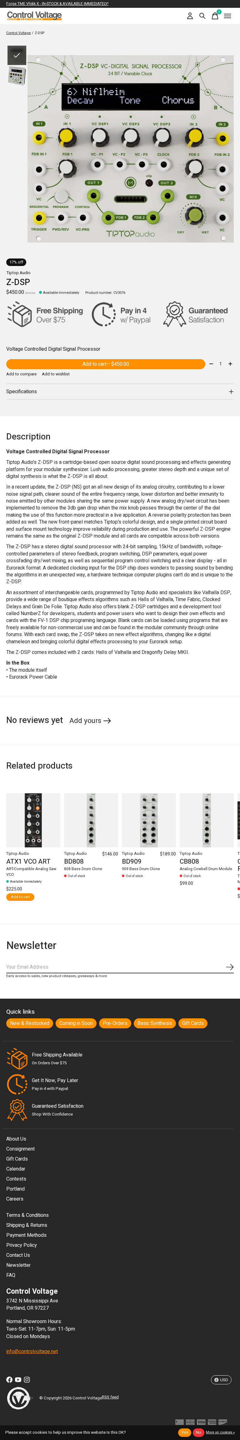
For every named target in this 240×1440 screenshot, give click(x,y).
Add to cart (105, 364)
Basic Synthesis (155, 1023)
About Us (16, 1139)
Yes (184, 1432)
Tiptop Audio (18, 273)
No (198, 1432)
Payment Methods (26, 1235)
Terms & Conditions (27, 1215)
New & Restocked (29, 1023)
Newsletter (18, 1265)
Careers (14, 1199)
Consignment (20, 1149)
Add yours (85, 721)
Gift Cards (193, 1023)
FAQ (10, 1275)
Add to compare (21, 374)
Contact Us (18, 1255)
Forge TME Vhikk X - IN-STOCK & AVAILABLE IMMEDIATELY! (57, 4)
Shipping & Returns (26, 1225)
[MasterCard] (190, 1423)
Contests (16, 1179)
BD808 (74, 861)
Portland (15, 1189)
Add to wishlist (56, 374)
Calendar (15, 1169)
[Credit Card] (179, 1423)
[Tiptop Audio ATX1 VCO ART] (33, 820)
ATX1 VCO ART (28, 861)
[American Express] (212, 1423)
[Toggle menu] (227, 16)
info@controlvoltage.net (32, 1351)
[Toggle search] (202, 16)
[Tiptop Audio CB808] (207, 820)
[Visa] (201, 1423)
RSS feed (110, 1397)
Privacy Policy (21, 1245)
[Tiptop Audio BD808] (91, 820)
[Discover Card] (222, 1423)
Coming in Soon (76, 1023)
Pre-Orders (115, 1023)
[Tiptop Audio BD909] (149, 820)
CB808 (189, 861)
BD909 (132, 861)
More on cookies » (220, 1432)
